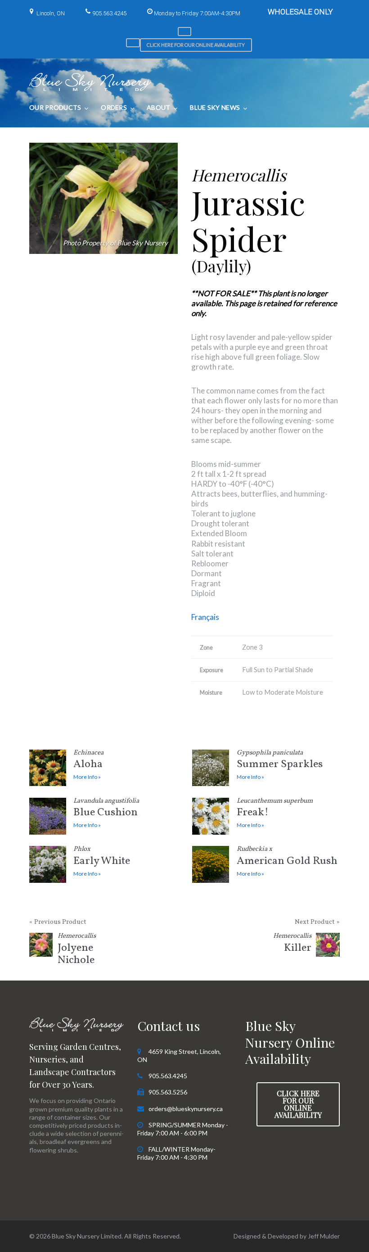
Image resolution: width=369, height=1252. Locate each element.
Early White (101, 857)
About (158, 107)
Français (205, 617)
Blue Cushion (106, 809)
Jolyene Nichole (77, 950)
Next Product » (317, 922)
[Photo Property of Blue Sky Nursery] (103, 198)
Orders (114, 107)
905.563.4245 (109, 13)
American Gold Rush (287, 857)
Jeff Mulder (324, 1236)
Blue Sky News (215, 107)
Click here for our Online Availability (196, 45)
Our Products (55, 107)
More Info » (87, 776)
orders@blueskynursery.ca (185, 1108)
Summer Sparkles (280, 761)
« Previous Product (57, 922)
